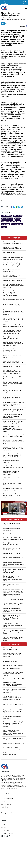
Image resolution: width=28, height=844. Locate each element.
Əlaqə (3, 824)
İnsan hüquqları (6, 810)
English (24, 2)
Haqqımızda (5, 827)
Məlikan (17, 218)
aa (6, 23)
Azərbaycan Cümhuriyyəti (9, 813)
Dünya (3, 801)
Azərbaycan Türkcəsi (5, 2)
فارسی (17, 2)
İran (2, 816)
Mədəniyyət (4, 807)
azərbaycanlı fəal (7, 218)
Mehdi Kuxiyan (6, 215)
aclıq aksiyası (18, 215)
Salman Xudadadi (7, 221)
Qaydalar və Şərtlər (7, 833)
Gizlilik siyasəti (5, 830)
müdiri (4, 227)
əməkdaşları (5, 224)
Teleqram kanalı (17, 224)
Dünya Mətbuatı (6, 804)
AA (3, 23)
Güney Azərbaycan (7, 798)
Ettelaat (17, 221)
